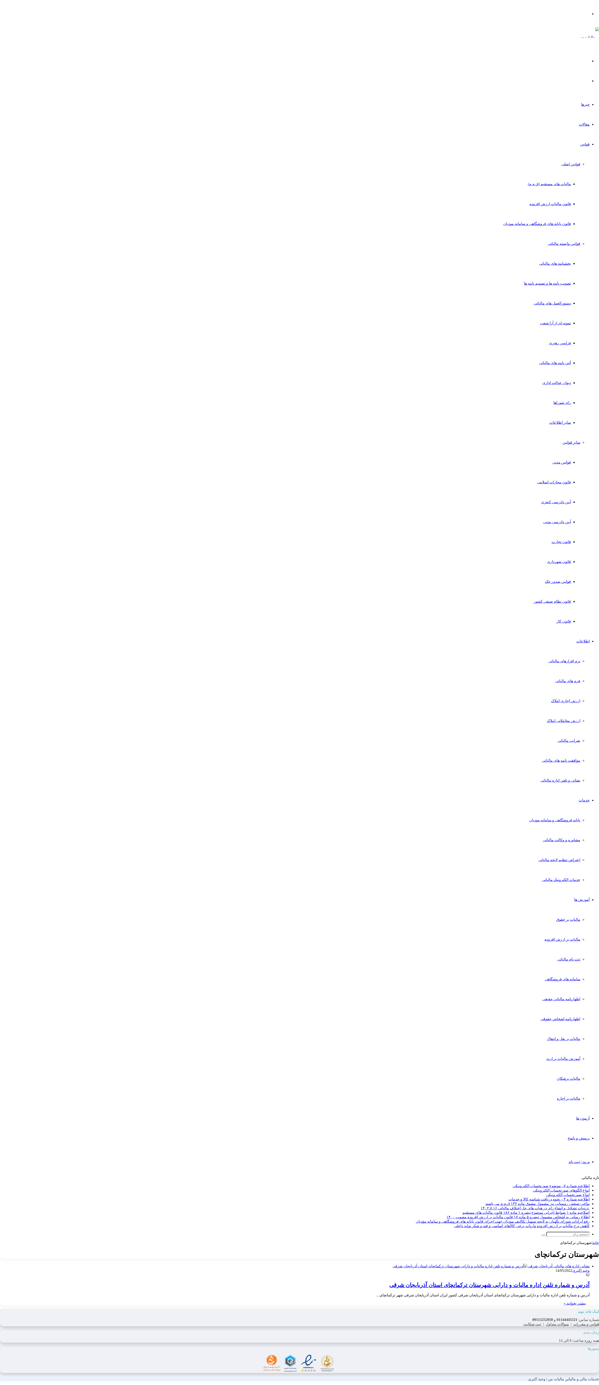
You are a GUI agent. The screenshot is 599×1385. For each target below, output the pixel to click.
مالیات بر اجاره (568, 1098)
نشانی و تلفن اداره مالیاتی (560, 780)
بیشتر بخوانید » (575, 1303)
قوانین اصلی (570, 164)
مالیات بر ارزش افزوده (562, 939)
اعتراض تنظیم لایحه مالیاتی (559, 860)
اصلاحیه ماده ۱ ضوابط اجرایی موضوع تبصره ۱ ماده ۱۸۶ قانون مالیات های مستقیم (526, 1213)
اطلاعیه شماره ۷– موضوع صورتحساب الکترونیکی (551, 1186)
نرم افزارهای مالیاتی (564, 661)
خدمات (584, 800)
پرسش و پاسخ (579, 1138)
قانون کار (563, 621)
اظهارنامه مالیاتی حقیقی (561, 999)
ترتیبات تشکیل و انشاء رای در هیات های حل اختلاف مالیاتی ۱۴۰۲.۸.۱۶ (535, 1208)
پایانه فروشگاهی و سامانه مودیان (554, 820)
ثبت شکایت (532, 1324)
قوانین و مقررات (586, 1324)
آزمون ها (583, 1118)
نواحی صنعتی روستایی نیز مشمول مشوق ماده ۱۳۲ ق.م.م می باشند (537, 1204)
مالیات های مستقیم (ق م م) (549, 184)
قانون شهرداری (559, 562)
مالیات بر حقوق (568, 919)
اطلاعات (583, 641)
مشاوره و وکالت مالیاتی (561, 840)
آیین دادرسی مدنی (557, 522)
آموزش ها (582, 900)
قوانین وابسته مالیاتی (564, 244)
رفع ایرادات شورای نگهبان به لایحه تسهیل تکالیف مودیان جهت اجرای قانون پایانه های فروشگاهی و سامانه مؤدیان (503, 1221)
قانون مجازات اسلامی (554, 482)
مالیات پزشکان (568, 1078)
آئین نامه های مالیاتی (555, 363)
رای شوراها (562, 403)
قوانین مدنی (561, 462)
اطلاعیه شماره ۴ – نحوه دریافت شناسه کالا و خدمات (549, 1199)
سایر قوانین (571, 442)
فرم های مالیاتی (567, 681)
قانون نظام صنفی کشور (552, 601)
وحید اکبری (581, 1271)
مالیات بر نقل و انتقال (563, 1039)
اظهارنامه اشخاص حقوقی (560, 1019)
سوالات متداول (557, 1324)
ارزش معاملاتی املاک (563, 721)
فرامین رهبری (560, 343)
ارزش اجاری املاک (565, 701)
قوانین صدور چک (558, 582)
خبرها (585, 104)
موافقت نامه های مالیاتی (561, 760)
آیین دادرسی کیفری (556, 502)
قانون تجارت (561, 542)
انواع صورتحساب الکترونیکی (568, 1195)
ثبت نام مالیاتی (568, 959)
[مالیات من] (589, 37)
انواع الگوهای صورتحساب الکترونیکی (561, 1190)
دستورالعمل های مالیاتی (552, 303)
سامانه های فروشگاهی (562, 979)
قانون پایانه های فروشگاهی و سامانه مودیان (537, 224)
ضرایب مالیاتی (569, 741)
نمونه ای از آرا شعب (555, 323)
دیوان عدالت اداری (556, 383)
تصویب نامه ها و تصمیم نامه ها (547, 283)
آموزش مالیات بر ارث (563, 1059)
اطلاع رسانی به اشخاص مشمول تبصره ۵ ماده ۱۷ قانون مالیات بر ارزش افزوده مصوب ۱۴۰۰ (518, 1217)
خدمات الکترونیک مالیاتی (561, 880)
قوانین (585, 144)
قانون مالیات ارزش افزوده (550, 204)
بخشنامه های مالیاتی (555, 263)
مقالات (584, 124)
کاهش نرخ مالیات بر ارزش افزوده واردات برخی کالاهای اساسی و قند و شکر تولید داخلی (522, 1226)
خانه (595, 1243)
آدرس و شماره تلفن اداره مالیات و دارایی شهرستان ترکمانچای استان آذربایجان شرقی (489, 1285)
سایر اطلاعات (560, 422)
